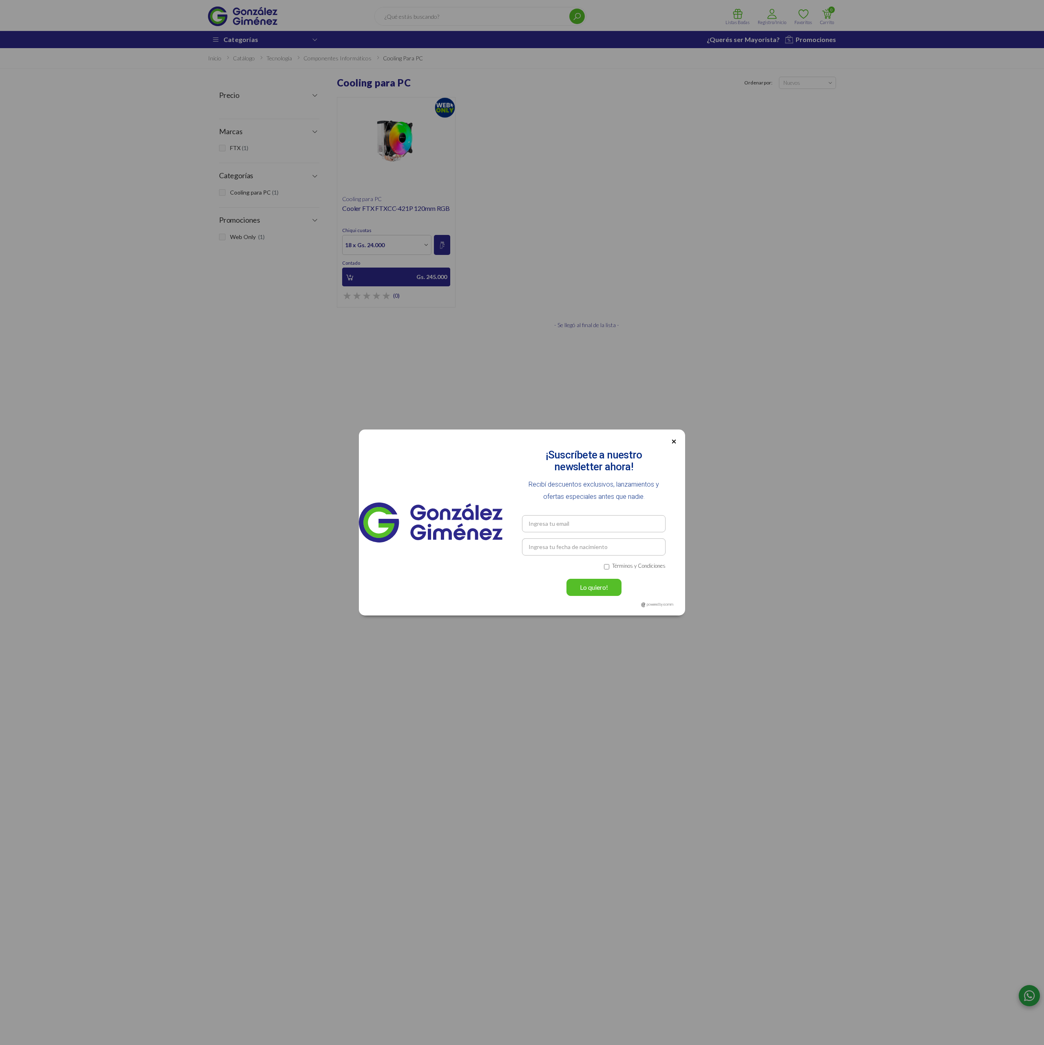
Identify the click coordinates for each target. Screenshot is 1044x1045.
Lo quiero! (594, 587)
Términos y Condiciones (639, 565)
